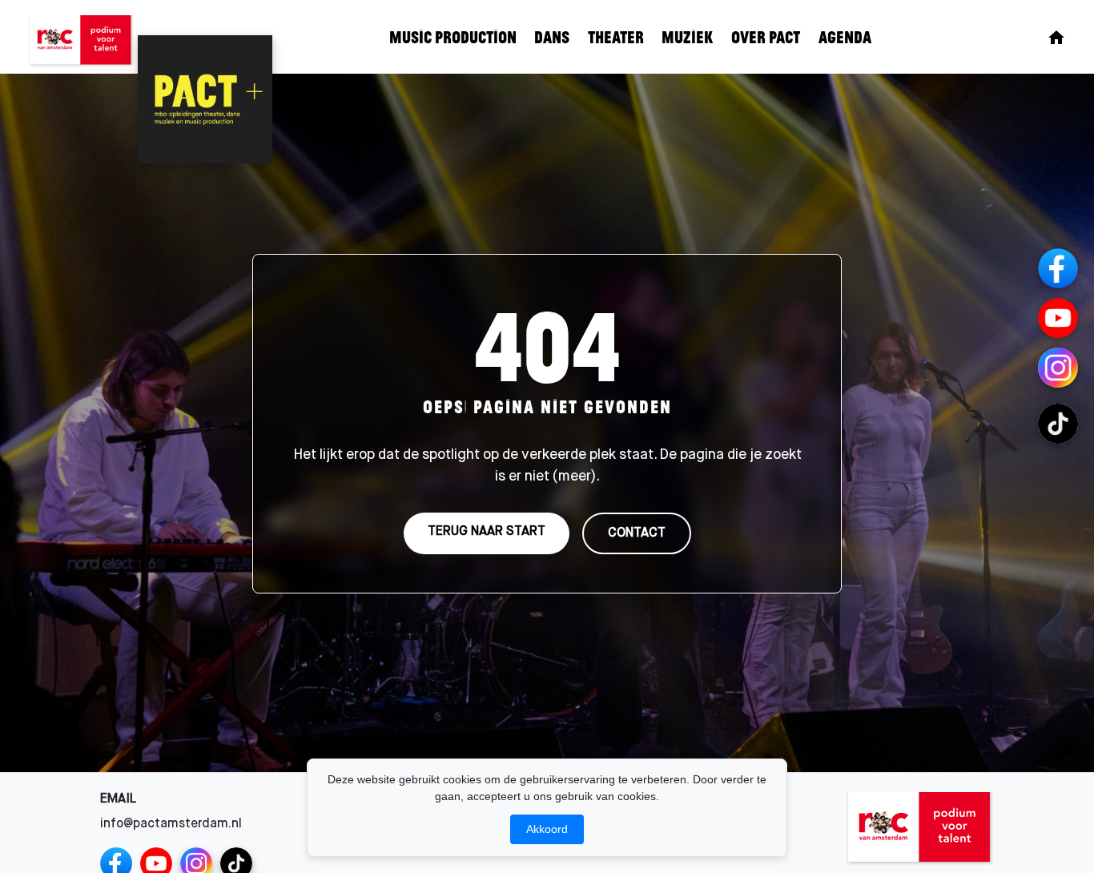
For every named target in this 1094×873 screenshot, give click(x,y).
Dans (551, 36)
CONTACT (637, 532)
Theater (616, 36)
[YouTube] (1058, 318)
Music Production (453, 36)
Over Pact (765, 36)
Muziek (688, 36)
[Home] (1056, 37)
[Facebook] (1058, 268)
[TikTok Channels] (1058, 424)
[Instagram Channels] (1058, 368)
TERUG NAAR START (486, 531)
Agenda (844, 36)
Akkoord (547, 829)
